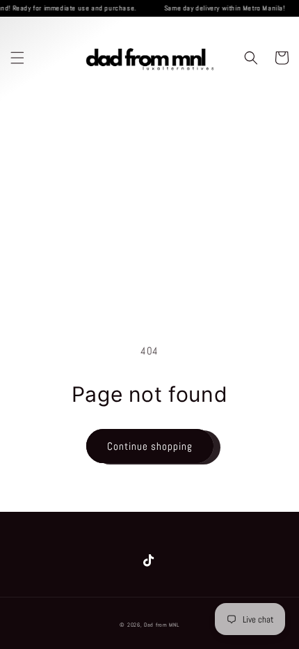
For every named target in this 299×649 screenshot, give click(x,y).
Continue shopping (150, 446)
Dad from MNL (161, 624)
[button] (17, 57)
